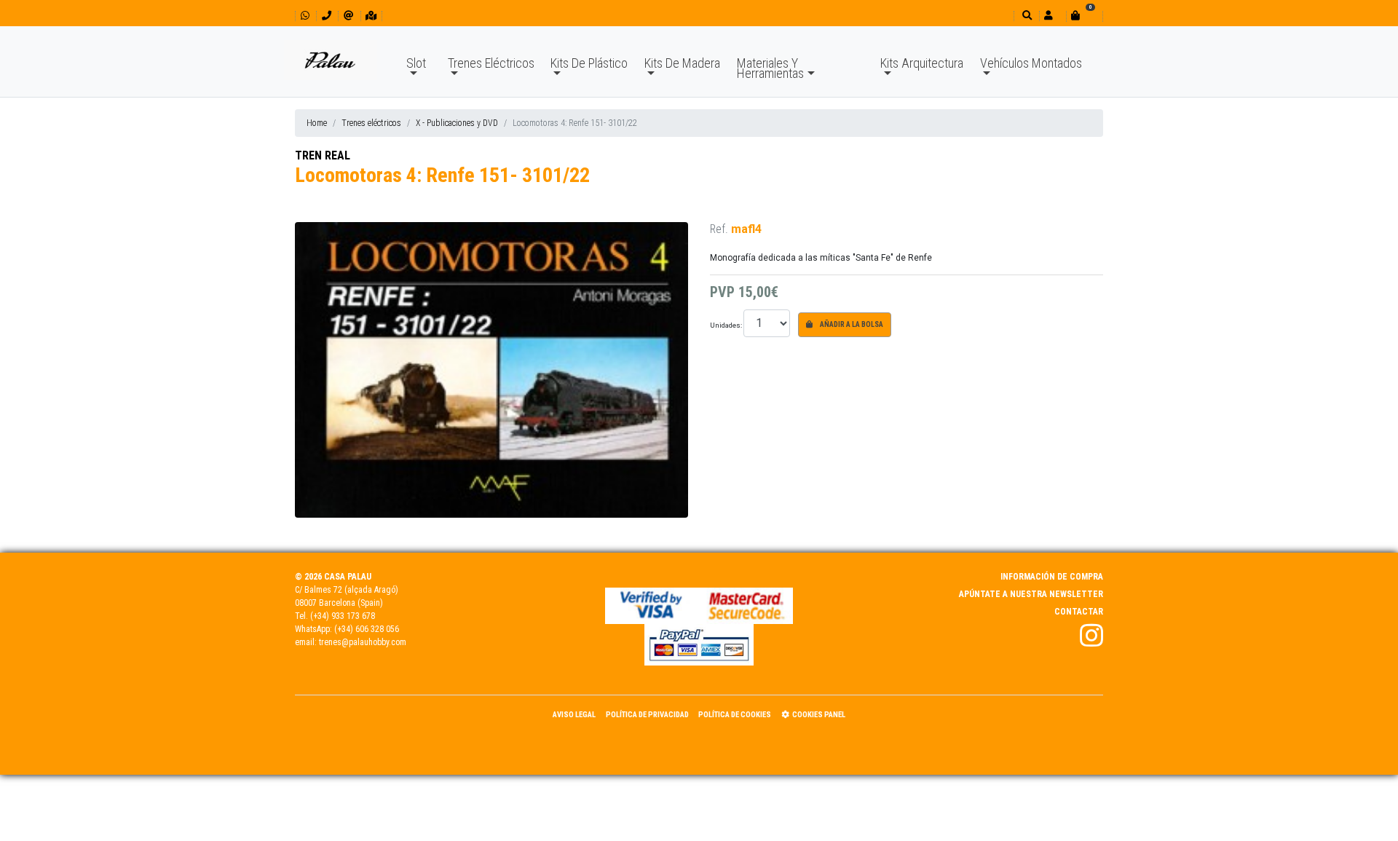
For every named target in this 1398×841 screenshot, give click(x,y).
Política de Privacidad (647, 714)
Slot (416, 63)
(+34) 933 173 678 (342, 616)
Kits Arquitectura (921, 63)
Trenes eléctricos (371, 123)
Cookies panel (818, 714)
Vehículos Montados (1031, 63)
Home (317, 123)
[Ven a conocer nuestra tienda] (371, 15)
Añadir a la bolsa (850, 324)
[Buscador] (1025, 15)
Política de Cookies (734, 714)
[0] (1084, 15)
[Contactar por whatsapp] (305, 15)
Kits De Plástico (589, 63)
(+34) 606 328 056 (366, 629)
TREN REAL (322, 155)
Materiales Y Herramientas (770, 68)
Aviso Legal (574, 714)
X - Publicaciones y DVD (457, 123)
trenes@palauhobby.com (362, 642)
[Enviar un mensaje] (348, 15)
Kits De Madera (682, 63)
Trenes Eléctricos (491, 63)
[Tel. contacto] (326, 15)
